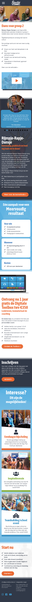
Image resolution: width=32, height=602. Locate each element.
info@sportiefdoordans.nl (8, 582)
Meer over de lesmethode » (15, 194)
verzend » (8, 379)
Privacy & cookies (20, 589)
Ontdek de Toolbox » (12, 346)
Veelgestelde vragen (21, 582)
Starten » (8, 573)
